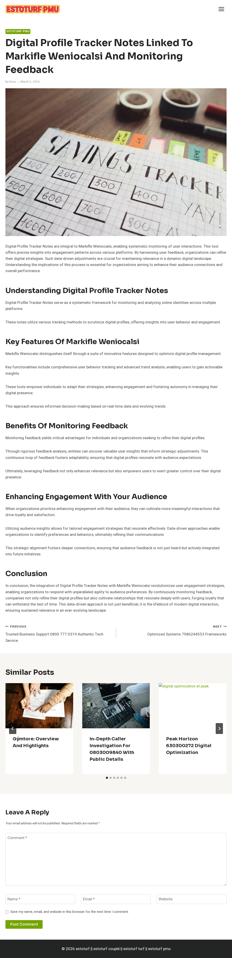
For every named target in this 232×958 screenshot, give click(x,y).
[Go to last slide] (12, 728)
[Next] (219, 728)
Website (165, 899)
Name (13, 899)
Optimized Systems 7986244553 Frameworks (187, 630)
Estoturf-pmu (17, 31)
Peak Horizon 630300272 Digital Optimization (188, 745)
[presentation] (39, 705)
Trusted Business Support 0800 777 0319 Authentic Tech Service (54, 633)
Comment (17, 838)
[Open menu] (221, 9)
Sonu (12, 81)
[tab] (107, 778)
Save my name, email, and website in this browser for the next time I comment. (69, 912)
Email (89, 899)
